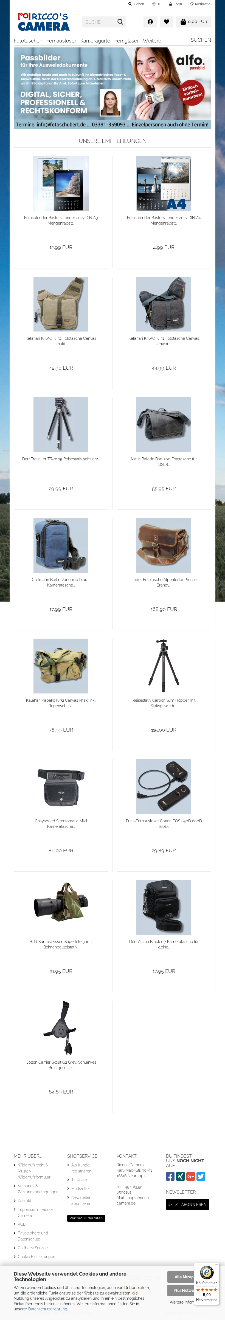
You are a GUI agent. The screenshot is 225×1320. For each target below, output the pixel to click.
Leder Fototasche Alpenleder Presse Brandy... (163, 582)
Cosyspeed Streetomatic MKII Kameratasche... (61, 824)
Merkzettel (202, 4)
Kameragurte (95, 41)
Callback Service (33, 1248)
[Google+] (191, 1179)
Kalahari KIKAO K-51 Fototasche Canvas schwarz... (163, 341)
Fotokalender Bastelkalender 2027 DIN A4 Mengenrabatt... (164, 220)
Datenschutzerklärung (47, 1309)
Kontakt (24, 1201)
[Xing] (181, 1179)
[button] (156, 4)
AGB (22, 1224)
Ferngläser (126, 41)
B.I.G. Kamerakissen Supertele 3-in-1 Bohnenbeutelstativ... (61, 944)
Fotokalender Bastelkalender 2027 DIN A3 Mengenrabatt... (61, 220)
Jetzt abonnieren (187, 1204)
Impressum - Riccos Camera (36, 1212)
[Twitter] (201, 1179)
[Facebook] (171, 1179)
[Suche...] (120, 22)
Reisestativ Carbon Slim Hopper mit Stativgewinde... (164, 703)
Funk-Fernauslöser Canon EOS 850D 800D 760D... (164, 824)
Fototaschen (28, 41)
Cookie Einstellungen (36, 1256)
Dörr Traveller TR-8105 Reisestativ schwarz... (61, 459)
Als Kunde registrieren (81, 1168)
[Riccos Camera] (44, 22)
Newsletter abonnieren (81, 1200)
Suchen (201, 40)
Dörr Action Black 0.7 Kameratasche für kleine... (164, 944)
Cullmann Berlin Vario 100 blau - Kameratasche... (61, 582)
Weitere (152, 41)
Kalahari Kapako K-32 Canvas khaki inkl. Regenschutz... (61, 703)
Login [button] (177, 4)
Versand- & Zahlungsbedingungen (38, 1189)
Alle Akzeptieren (189, 1277)
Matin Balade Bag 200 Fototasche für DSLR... (164, 462)
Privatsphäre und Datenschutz (33, 1236)
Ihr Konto (79, 1180)
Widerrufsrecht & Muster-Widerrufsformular (34, 1171)
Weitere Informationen (189, 1302)
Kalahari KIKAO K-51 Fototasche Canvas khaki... (61, 341)
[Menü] (216, 1266)
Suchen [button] (138, 4)
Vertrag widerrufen (86, 1218)
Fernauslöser (61, 41)
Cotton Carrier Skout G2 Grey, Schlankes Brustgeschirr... (61, 1065)
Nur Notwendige (189, 1290)
